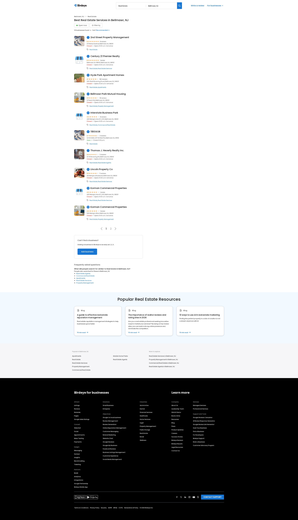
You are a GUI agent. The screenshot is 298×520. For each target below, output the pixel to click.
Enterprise (106, 409)
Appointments (79, 435)
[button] (115, 228)
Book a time (175, 416)
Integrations (78, 480)
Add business (87, 251)
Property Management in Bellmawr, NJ (163, 359)
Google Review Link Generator (203, 424)
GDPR (110, 508)
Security (104, 508)
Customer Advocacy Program (203, 445)
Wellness (143, 440)
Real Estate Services (105, 68)
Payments (78, 442)
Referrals (77, 412)
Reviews (77, 409)
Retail (142, 437)
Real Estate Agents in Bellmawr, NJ (162, 366)
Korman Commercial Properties (108, 188)
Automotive (144, 405)
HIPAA (115, 508)
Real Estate (93, 50)
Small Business (108, 405)
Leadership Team (177, 409)
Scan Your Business (200, 428)
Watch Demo (176, 412)
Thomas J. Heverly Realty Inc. (107, 150)
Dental (142, 409)
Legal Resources (177, 447)
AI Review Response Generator (204, 421)
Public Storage (145, 430)
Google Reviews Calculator (202, 417)
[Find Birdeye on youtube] (194, 497)
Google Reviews (108, 442)
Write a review (197, 5)
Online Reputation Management (114, 428)
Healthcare (144, 416)
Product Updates (177, 430)
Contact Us (175, 451)
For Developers (198, 435)
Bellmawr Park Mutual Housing (108, 93)
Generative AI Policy (131, 508)
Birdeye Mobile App (81, 487)
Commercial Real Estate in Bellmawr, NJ (164, 363)
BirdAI (76, 473)
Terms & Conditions (81, 508)
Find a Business (198, 431)
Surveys (77, 454)
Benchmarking (79, 461)
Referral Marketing (109, 435)
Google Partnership (81, 484)
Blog (173, 423)
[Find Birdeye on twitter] (181, 497)
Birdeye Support (198, 438)
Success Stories (177, 437)
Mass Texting (79, 438)
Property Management (106, 106)
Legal (142, 423)
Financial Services (146, 412)
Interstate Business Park (104, 112)
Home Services (145, 419)
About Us (174, 405)
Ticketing (77, 464)
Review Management (110, 421)
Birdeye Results (177, 444)
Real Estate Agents (104, 163)
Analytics (77, 477)
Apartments (102, 87)
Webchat (77, 428)
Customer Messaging (110, 431)
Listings (77, 405)
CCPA (121, 508)
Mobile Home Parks (120, 356)
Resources (175, 419)
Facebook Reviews (109, 449)
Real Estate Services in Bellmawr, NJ (162, 356)
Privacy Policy (94, 508)
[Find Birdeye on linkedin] (185, 497)
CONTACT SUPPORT (212, 497)
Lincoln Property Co (101, 169)
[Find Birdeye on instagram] (189, 497)
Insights (77, 457)
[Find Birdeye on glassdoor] (198, 497)
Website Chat (108, 438)
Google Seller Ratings (81, 419)
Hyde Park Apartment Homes (107, 75)
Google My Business (110, 445)
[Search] (179, 5)
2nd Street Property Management (109, 37)
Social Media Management (112, 459)
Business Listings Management (114, 452)
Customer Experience (110, 456)
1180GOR (95, 131)
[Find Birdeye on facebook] (177, 497)
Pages (76, 416)
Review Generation (109, 424)
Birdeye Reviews (177, 440)
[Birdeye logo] (81, 5)
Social (76, 431)
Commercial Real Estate (106, 125)
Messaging (78, 450)
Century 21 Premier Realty (105, 56)
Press (173, 426)
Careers (174, 433)
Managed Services (199, 405)
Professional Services (200, 409)
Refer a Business (199, 442)
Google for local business (112, 417)
